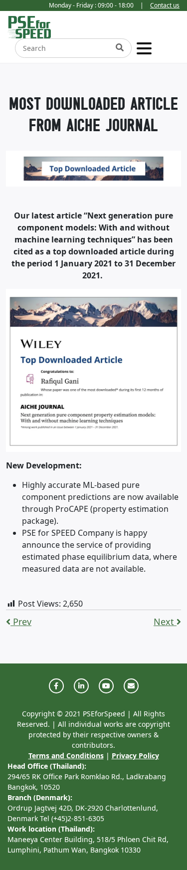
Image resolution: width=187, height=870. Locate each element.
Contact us (165, 5)
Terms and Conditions (66, 755)
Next (165, 622)
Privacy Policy (135, 755)
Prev (20, 622)
